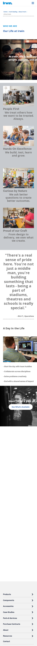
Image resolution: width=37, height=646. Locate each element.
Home (5, 12)
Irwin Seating (13, 12)
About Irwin (22, 12)
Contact (6, 641)
